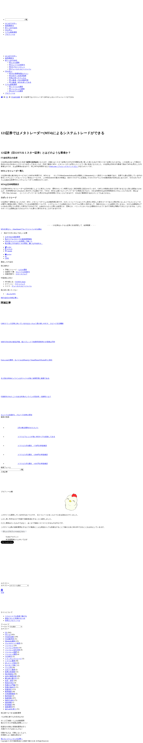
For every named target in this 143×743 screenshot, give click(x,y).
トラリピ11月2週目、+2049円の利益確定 (33, 454)
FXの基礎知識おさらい (19, 73)
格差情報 (8, 698)
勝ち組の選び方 (11, 678)
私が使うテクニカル (18, 78)
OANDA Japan (20, 282)
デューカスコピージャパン (21, 69)
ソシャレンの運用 (17, 89)
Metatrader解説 (10, 641)
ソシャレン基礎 (11, 652)
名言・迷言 (9, 680)
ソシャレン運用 (11, 654)
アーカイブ (5, 626)
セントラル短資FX (18, 65)
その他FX (8, 656)
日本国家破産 (10, 694)
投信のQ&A (9, 683)
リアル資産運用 (11, 32)
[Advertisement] (71, 114)
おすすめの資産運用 (12, 237)
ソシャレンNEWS (11, 648)
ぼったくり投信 (11, 663)
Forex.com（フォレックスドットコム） (63, 166)
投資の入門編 (10, 685)
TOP (2, 592)
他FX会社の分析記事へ (9, 298)
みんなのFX (11, 294)
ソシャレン (9, 645)
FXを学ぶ (8, 30)
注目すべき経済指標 (18, 76)
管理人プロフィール (12, 620)
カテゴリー (5, 585)
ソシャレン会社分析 (12, 650)
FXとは (8, 634)
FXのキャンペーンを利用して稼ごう (18, 241)
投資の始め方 (10, 687)
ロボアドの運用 (17, 91)
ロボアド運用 (10, 669)
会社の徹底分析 (11, 676)
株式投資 (8, 696)
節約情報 (8, 702)
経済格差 (8, 705)
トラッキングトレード (13, 659)
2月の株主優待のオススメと (28, 428)
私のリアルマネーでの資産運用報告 (18, 239)
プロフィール (10, 34)
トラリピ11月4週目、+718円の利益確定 (32, 445)
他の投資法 (9, 674)
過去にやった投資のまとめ (15, 618)
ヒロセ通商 (15, 62)
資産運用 (8, 707)
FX (6, 632)
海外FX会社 (9, 700)
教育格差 (8, 691)
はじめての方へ (11, 23)
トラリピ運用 (10, 661)
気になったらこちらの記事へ (12, 739)
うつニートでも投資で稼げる (16, 616)
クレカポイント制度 (12, 643)
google (9, 251)
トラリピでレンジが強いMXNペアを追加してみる (36, 437)
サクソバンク (20, 284)
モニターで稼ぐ (11, 665)
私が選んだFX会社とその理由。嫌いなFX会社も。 (24, 243)
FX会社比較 (9, 637)
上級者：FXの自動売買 (19, 80)
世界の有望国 (10, 672)
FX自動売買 (9, 639)
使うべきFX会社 (11, 28)
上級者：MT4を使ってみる (21, 82)
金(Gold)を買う (10, 709)
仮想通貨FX (9, 26)
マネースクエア (21, 274)
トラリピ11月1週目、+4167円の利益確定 (33, 463)
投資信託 (8, 689)
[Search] (26, 20)
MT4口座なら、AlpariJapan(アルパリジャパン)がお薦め (21, 229)
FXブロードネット (18, 67)
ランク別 (8, 667)
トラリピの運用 (17, 87)
